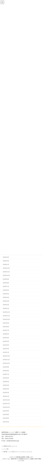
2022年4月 (6, 422)
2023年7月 (6, 374)
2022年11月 (6, 403)
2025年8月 (6, 283)
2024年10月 (6, 319)
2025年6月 (6, 290)
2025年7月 (6, 286)
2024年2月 (6, 348)
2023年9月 (6, 367)
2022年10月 (6, 407)
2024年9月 (6, 323)
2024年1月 (6, 352)
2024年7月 (6, 330)
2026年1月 (6, 264)
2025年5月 (6, 294)
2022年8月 (6, 414)
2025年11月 (6, 272)
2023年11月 (6, 359)
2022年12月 (6, 400)
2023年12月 (6, 356)
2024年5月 (6, 337)
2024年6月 (6, 334)
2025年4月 (6, 297)
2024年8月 (6, 326)
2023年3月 (6, 389)
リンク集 (5, 449)
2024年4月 (6, 341)
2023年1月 (6, 396)
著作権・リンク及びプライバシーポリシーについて (17, 451)
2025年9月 (6, 279)
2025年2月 (6, 304)
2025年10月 (6, 275)
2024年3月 (6, 345)
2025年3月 (6, 301)
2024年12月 (6, 312)
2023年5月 (6, 381)
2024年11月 (6, 316)
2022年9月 (6, 411)
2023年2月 (6, 392)
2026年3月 (6, 261)
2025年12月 (6, 268)
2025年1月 (6, 308)
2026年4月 (6, 257)
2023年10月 (6, 363)
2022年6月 (6, 418)
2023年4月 (6, 385)
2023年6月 (6, 378)
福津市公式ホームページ (10, 446)
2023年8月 (6, 370)
